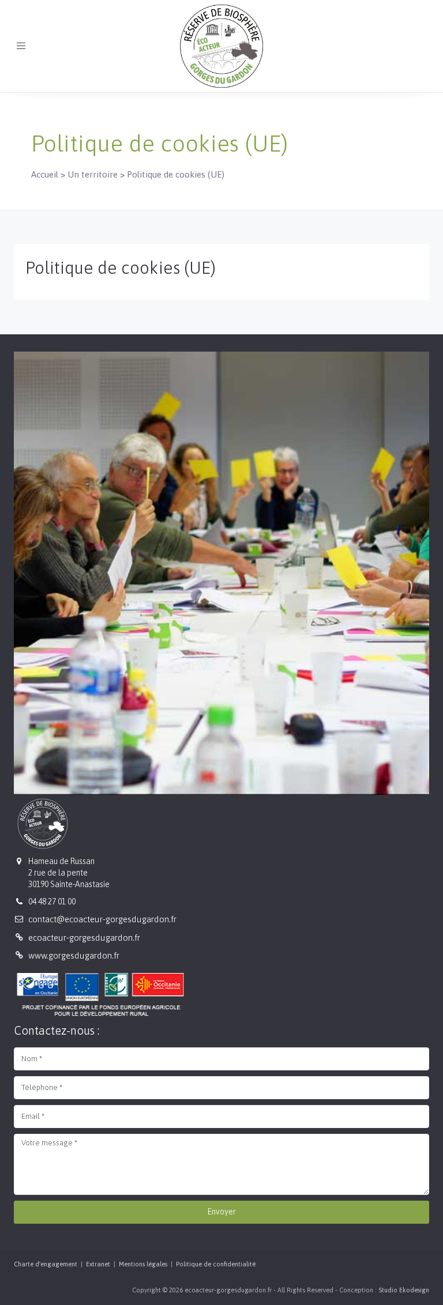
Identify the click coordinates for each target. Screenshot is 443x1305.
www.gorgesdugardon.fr (73, 955)
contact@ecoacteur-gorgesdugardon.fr (102, 919)
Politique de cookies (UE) (120, 267)
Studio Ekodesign (403, 1290)
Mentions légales (143, 1264)
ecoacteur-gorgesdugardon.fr (84, 937)
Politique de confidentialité (216, 1264)
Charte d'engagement (45, 1264)
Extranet (98, 1264)
